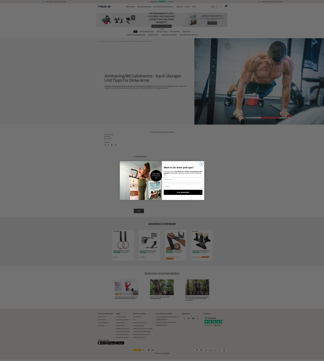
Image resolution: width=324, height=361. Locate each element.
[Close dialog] (201, 164)
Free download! (183, 192)
